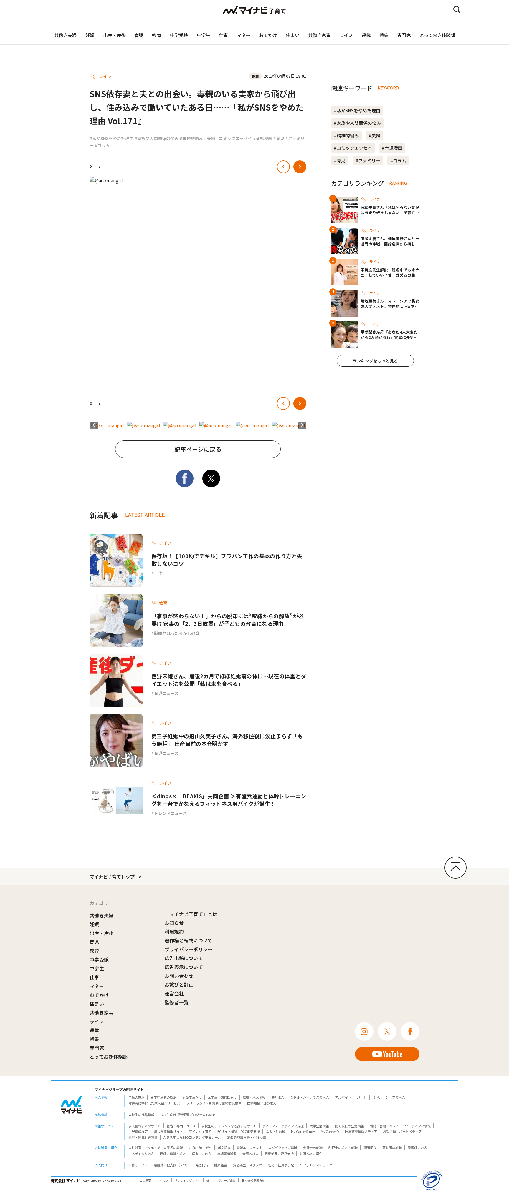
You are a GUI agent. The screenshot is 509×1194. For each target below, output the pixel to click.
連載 (365, 35)
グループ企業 (227, 1180)
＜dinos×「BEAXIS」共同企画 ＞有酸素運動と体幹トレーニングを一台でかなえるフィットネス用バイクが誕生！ (228, 799)
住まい (292, 35)
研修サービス (138, 1165)
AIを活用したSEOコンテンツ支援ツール (192, 1137)
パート (362, 1097)
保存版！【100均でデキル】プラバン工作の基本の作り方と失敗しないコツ (226, 559)
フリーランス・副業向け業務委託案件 (213, 1103)
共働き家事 (319, 35)
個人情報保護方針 (253, 1180)
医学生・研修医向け (222, 1097)
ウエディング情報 (418, 1125)
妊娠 (89, 35)
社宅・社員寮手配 (281, 1165)
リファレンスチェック (316, 1165)
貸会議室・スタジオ (247, 1165)
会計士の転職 (313, 1147)
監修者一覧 (177, 1002)
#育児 (278, 138)
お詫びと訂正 (179, 984)
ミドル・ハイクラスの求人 (309, 1097)
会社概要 (145, 1180)
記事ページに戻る (198, 449)
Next (302, 425)
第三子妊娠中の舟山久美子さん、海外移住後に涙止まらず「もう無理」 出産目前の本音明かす (227, 739)
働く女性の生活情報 (349, 1125)
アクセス (163, 1180)
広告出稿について (184, 958)
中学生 (203, 35)
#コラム (102, 145)
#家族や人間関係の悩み (157, 138)
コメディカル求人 (141, 1153)
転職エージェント (249, 1147)
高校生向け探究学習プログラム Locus (187, 1114)
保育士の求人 (201, 1153)
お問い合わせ (179, 975)
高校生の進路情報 (141, 1114)
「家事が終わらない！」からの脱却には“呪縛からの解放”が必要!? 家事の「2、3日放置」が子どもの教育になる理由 (227, 619)
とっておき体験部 (437, 35)
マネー (243, 35)
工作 (158, 573)
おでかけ (268, 35)
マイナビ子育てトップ (112, 876)
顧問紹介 (369, 1147)
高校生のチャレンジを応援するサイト (229, 1125)
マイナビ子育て (200, 1131)
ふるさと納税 (275, 1131)
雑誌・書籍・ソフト (384, 1125)
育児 (138, 35)
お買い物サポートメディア (402, 1131)
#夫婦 (209, 138)
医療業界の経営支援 (279, 1153)
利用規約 (174, 931)
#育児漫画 (262, 138)
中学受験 (179, 35)
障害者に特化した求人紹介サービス (154, 1103)
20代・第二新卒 (200, 1147)
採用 (209, 1180)
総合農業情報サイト (168, 1131)
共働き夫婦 (65, 35)
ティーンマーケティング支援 (283, 1125)
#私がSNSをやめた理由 (111, 138)
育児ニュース (166, 693)
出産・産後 (114, 35)
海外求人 (277, 1097)
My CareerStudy (303, 1131)
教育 (156, 35)
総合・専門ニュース (181, 1125)
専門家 (404, 35)
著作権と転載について (189, 940)
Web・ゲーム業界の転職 (165, 1147)
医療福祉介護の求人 (261, 1103)
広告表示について (184, 966)
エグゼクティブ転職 (282, 1147)
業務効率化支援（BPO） (171, 1165)
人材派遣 (134, 1147)
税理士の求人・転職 (343, 1147)
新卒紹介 (224, 1147)
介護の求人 (250, 1153)
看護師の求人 (417, 1147)
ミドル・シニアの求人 (389, 1097)
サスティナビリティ (188, 1180)
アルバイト (343, 1097)
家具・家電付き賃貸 (143, 1137)
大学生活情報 (319, 1125)
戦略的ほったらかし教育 (176, 633)
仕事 (223, 35)
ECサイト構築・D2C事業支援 (238, 1131)
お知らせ (174, 922)
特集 (383, 35)
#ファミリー (368, 160)
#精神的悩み (191, 138)
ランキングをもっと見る (375, 361)
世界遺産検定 (138, 1131)
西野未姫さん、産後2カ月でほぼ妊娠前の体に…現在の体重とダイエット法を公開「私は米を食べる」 (228, 679)
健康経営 (220, 1165)
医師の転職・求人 (173, 1153)
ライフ (346, 35)
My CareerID (330, 1131)
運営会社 (174, 993)
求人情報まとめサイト (144, 1125)
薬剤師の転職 (392, 1147)
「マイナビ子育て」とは (191, 913)
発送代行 (201, 1165)
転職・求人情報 (254, 1097)
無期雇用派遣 (227, 1153)
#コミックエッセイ (234, 138)
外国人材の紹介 (311, 1153)
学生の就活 (136, 1097)
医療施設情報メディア (361, 1131)
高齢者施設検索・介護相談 (246, 1137)
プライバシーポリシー (189, 949)
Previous (94, 425)
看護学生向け (192, 1097)
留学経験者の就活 (163, 1097)
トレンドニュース (170, 813)
